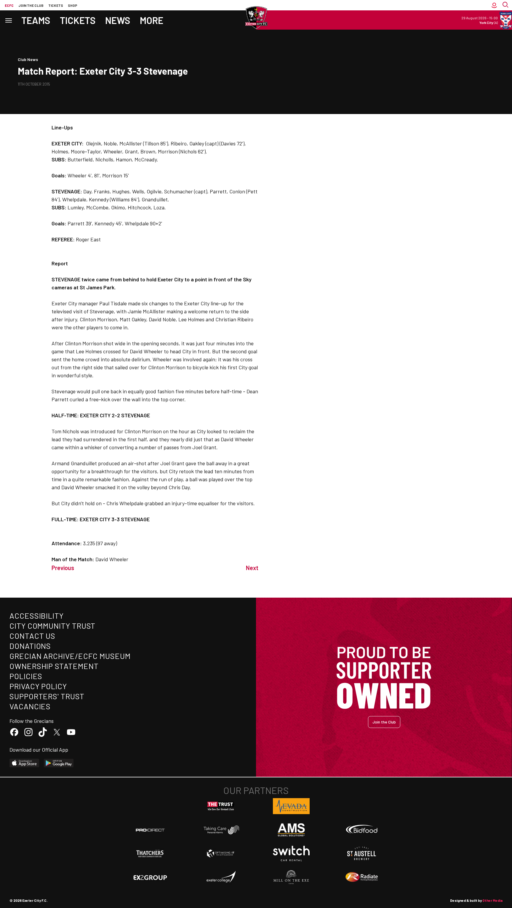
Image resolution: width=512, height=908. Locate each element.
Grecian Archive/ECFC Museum (70, 655)
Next (252, 567)
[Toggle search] (506, 5)
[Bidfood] (361, 829)
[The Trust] (220, 806)
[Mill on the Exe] (291, 877)
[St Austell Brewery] (361, 853)
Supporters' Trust (46, 696)
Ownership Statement (53, 665)
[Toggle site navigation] (8, 20)
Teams (35, 20)
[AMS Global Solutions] (291, 829)
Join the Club (384, 721)
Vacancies (30, 706)
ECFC (9, 5)
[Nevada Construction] (291, 806)
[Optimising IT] (220, 853)
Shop (72, 5)
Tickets (55, 5)
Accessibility (36, 615)
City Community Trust (52, 625)
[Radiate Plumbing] (361, 877)
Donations (30, 645)
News (117, 20)
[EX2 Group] (150, 877)
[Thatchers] (150, 853)
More (151, 20)
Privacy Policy (38, 686)
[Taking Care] (220, 829)
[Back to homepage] (256, 18)
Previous (63, 567)
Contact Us (32, 635)
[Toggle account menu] (494, 5)
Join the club (31, 5)
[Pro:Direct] (150, 830)
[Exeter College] (220, 877)
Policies (25, 676)
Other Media (492, 900)
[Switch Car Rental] (291, 853)
